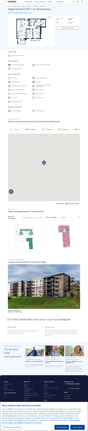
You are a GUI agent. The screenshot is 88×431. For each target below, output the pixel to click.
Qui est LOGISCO (8, 384)
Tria (5, 397)
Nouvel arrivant (67, 398)
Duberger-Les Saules (28, 389)
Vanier (25, 401)
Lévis (45, 389)
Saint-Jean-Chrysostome (50, 395)
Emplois (5, 386)
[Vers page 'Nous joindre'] (73, 1)
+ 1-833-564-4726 (71, 384)
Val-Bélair (26, 399)
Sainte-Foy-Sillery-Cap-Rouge (31, 395)
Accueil (9, 6)
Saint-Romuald (47, 397)
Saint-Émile (29, 6)
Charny (45, 391)
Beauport (26, 386)
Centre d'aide (59, 1)
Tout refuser (77, 427)
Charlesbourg (27, 388)
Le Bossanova (35, 6)
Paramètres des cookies (12, 427)
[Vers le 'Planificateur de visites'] (82, 1)
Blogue (5, 388)
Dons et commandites (9, 389)
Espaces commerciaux (40, 1)
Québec (23, 6)
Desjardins (46, 393)
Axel (5, 395)
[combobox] (31, 217)
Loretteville (26, 391)
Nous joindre (67, 396)
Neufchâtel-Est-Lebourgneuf (30, 393)
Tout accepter (61, 427)
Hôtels (50, 1)
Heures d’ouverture (75, 388)
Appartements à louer (16, 6)
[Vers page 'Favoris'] (77, 1)
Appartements (28, 1)
